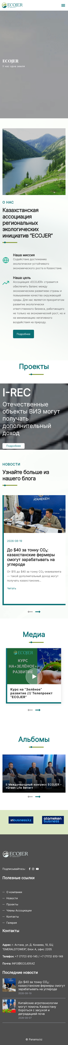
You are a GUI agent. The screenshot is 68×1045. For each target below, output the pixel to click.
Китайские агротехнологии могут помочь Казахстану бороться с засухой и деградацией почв (38, 1008)
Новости (12, 898)
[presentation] (30, 611)
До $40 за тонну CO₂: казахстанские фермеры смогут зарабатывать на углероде (41, 985)
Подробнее (23, 334)
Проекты (12, 904)
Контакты (12, 916)
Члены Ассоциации (19, 910)
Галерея (11, 922)
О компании (14, 892)
